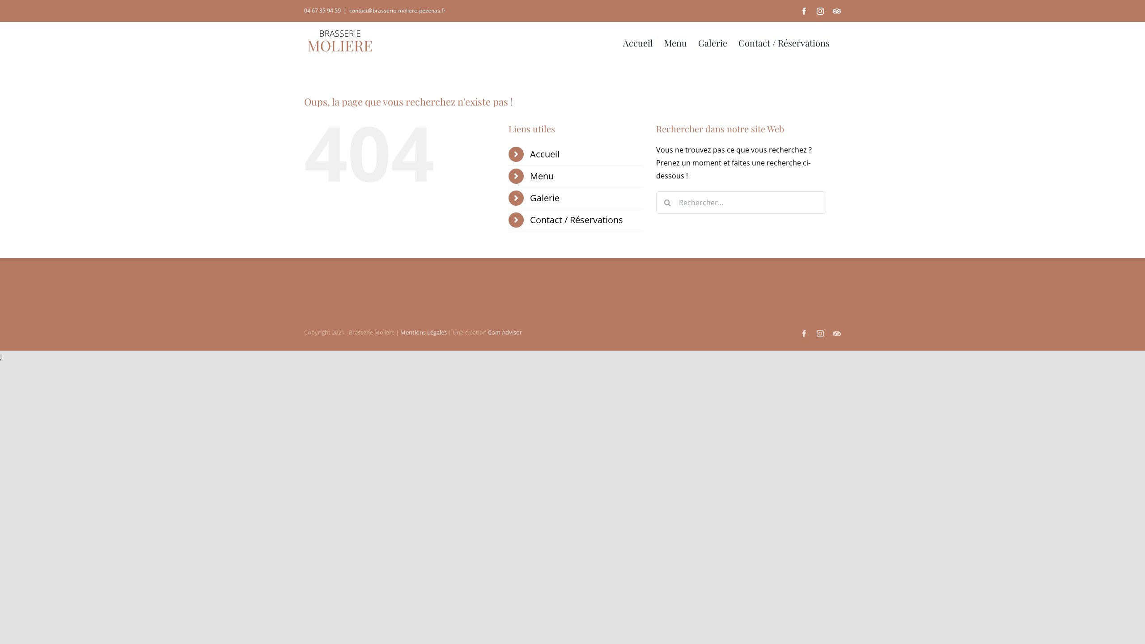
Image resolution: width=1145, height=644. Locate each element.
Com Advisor (505, 332)
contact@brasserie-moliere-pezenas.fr (397, 10)
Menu (542, 176)
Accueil (545, 154)
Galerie (545, 198)
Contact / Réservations (576, 220)
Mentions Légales (423, 332)
